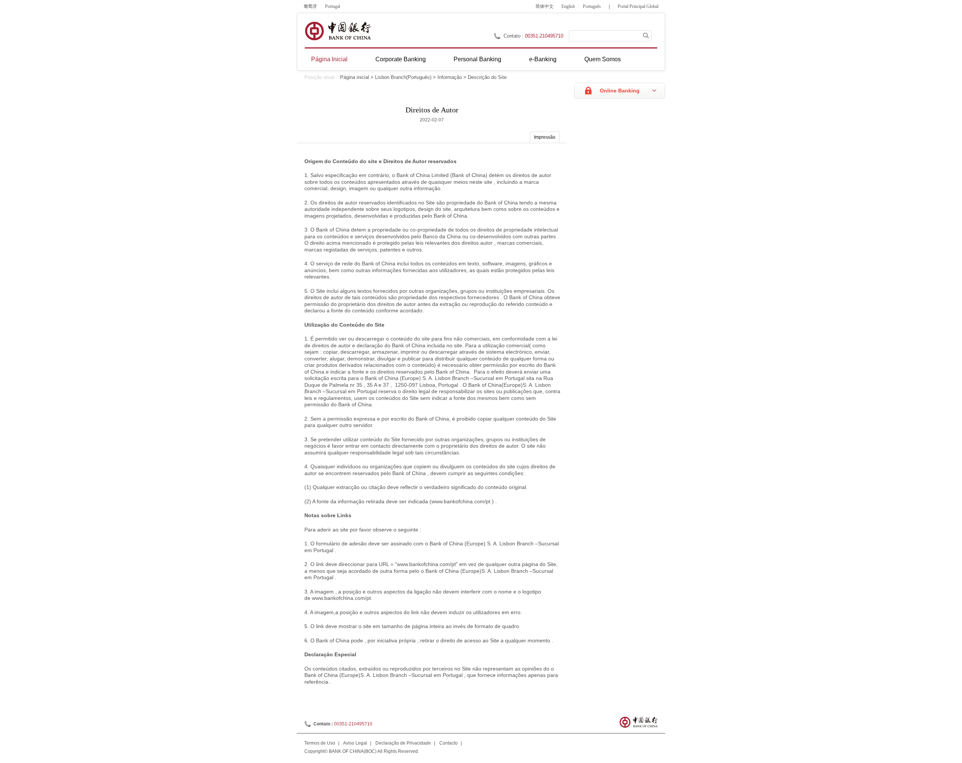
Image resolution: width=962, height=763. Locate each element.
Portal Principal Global (638, 6)
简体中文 (544, 6)
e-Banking (543, 59)
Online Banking (620, 91)
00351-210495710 (544, 36)
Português (592, 6)
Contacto (448, 743)
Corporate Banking (400, 59)
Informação (449, 77)
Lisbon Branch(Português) (403, 77)
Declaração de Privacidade (403, 743)
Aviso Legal (355, 743)
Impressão (544, 137)
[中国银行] (338, 31)
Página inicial (354, 77)
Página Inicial (329, 59)
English (568, 6)
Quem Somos (602, 59)
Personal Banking (477, 59)
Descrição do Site (487, 77)
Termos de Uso (319, 743)
